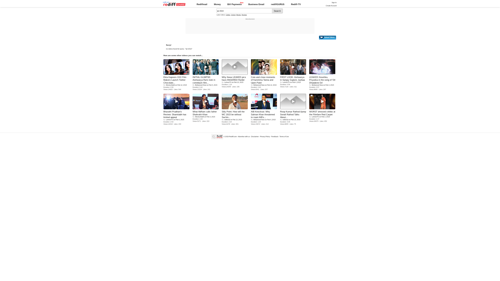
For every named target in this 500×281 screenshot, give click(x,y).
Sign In (334, 3)
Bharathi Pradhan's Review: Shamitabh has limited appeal (174, 114)
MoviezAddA (170, 85)
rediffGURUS (277, 4)
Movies (238, 15)
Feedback (274, 137)
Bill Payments (234, 4)
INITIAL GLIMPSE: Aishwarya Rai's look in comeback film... (204, 80)
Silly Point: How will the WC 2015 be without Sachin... (233, 114)
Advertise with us (244, 137)
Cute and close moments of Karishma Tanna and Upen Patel (263, 80)
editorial (227, 120)
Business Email (256, 4)
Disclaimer (255, 137)
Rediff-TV (296, 4)
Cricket (233, 15)
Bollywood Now (200, 85)
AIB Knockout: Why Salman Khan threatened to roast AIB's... (263, 114)
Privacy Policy (265, 137)
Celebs (228, 15)
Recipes (244, 15)
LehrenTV (227, 82)
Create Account (331, 6)
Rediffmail (202, 4)
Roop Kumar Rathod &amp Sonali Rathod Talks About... (293, 114)
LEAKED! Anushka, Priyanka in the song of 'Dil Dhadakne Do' (322, 80)
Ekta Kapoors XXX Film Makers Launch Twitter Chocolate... (174, 80)
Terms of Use (284, 137)
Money (217, 4)
